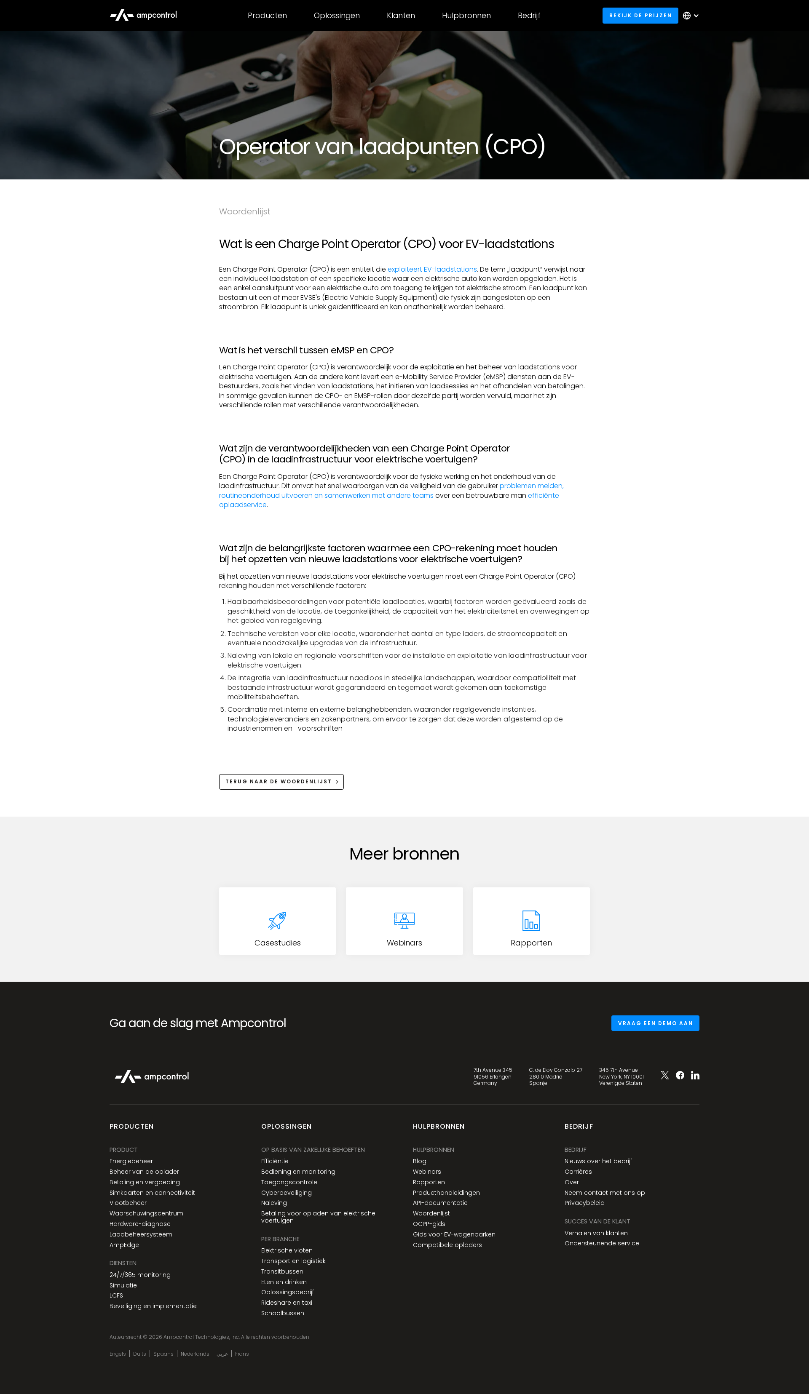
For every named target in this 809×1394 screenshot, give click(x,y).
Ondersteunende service (602, 1243)
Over (572, 1182)
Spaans (163, 1354)
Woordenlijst (431, 1213)
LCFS (116, 1295)
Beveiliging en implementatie (153, 1306)
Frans (242, 1354)
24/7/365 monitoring (140, 1275)
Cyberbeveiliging (286, 1192)
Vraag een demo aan (655, 1023)
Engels (118, 1354)
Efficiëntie (275, 1161)
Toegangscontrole (289, 1182)
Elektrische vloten (287, 1250)
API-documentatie (440, 1203)
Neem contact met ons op (605, 1192)
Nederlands (195, 1354)
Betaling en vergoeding (145, 1182)
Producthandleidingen (446, 1192)
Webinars (427, 1171)
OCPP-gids (429, 1224)
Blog (419, 1161)
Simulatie (123, 1285)
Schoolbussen (282, 1313)
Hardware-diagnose (140, 1224)
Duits (139, 1354)
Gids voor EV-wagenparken (454, 1234)
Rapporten (429, 1182)
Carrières (578, 1171)
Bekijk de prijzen (640, 15)
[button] (267, 15)
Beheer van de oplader (144, 1171)
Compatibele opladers (447, 1245)
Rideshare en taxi (286, 1302)
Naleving (274, 1203)
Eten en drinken (284, 1282)
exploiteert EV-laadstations (432, 269)
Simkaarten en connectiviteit (152, 1192)
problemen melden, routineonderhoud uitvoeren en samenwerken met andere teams (391, 490)
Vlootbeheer (128, 1203)
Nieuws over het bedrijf (598, 1161)
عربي (222, 1354)
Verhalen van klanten (596, 1233)
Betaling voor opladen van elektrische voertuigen (318, 1217)
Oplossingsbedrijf (287, 1292)
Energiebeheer (131, 1161)
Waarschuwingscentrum (146, 1213)
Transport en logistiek (293, 1261)
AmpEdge (124, 1245)
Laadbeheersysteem (141, 1234)
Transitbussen (282, 1271)
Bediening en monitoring (298, 1171)
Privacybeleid (585, 1203)
